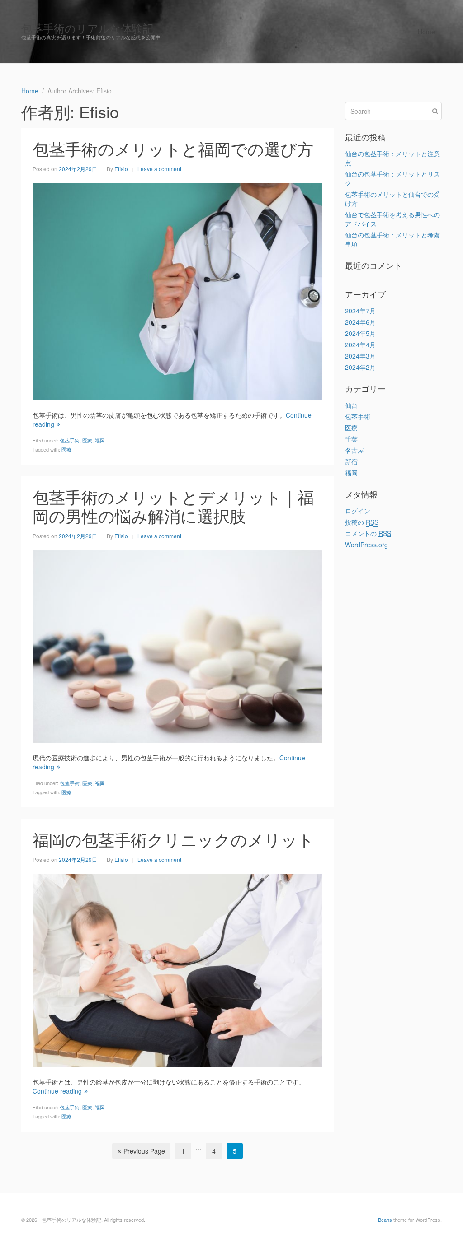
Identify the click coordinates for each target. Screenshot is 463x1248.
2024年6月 (360, 321)
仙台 (351, 405)
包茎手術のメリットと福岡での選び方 (173, 148)
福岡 (100, 440)
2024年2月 (360, 367)
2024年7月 (360, 310)
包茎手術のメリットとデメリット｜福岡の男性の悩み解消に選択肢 (173, 506)
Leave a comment (159, 168)
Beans (385, 1219)
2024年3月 (360, 355)
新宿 (351, 461)
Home (426, 31)
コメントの (368, 533)
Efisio (121, 168)
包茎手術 (70, 440)
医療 (87, 440)
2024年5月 (360, 333)
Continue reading (57, 1090)
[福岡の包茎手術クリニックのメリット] (177, 969)
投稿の (361, 521)
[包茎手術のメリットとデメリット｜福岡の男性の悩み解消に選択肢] (177, 645)
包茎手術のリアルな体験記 (87, 28)
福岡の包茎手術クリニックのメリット (173, 839)
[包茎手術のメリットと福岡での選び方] (177, 290)
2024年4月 (360, 344)
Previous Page (144, 1150)
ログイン (357, 510)
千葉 (351, 438)
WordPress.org (366, 544)
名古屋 (354, 450)
